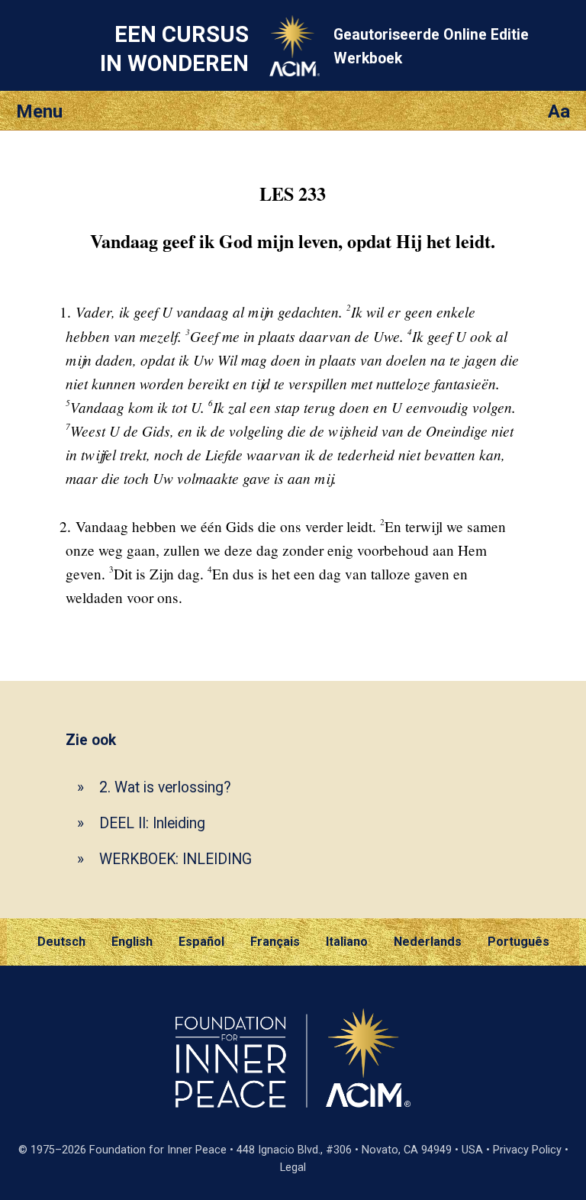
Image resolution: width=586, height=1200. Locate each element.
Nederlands (428, 941)
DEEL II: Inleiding (152, 823)
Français (275, 941)
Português (518, 941)
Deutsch (61, 941)
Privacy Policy (527, 1150)
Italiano (347, 941)
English (132, 941)
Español (201, 941)
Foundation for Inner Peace (158, 1150)
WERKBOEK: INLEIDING (175, 859)
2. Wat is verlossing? (165, 787)
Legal (293, 1167)
